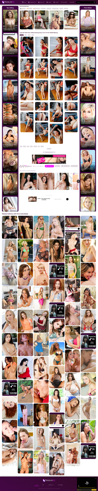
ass (38, 146)
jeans (31, 146)
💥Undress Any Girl (36, 8)
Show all (49, 148)
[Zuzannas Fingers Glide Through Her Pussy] (27, 19)
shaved (42, 146)
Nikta (21, 146)
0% (25, 165)
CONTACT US (51, 484)
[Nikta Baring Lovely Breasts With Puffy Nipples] (45, 181)
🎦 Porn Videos (29, 8)
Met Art (24, 146)
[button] (78, 181)
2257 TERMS (60, 484)
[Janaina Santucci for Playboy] (56, 19)
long (28, 146)
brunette (35, 146)
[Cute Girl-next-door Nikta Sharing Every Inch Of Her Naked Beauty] (27, 46)
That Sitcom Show (55, 8)
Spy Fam (61, 8)
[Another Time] (28, 181)
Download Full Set (49, 152)
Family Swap (43, 8)
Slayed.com (49, 8)
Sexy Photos (23, 8)
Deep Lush (66, 8)
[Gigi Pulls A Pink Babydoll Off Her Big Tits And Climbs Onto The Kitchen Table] (42, 19)
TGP (43, 484)
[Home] (8, 2)
